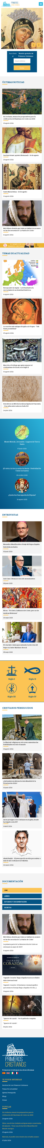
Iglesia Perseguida (9, 1092)
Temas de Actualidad (9, 1089)
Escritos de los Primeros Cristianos (15, 1085)
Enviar (22, 68)
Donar (4, 1100)
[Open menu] (41, 4)
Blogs (4, 1096)
